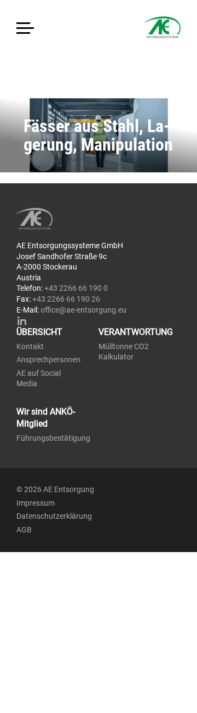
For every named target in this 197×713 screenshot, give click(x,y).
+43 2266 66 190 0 (76, 288)
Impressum (35, 503)
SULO (57, 219)
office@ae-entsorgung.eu (83, 309)
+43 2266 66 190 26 (66, 299)
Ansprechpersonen (48, 359)
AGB (24, 529)
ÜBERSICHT (39, 332)
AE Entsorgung (129, 27)
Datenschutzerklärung (54, 516)
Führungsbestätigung (53, 438)
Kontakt (30, 346)
